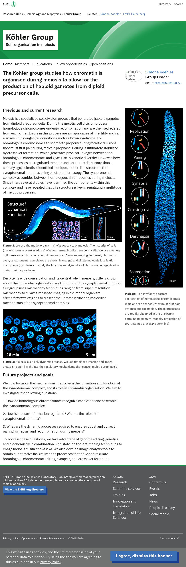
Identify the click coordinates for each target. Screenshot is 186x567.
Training (119, 495)
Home (7, 64)
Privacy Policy (50, 562)
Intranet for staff (169, 538)
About (152, 477)
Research (120, 482)
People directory (162, 508)
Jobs (153, 495)
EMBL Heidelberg (134, 14)
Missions (118, 477)
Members (22, 64)
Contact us (157, 482)
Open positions (101, 64)
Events (154, 488)
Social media (159, 514)
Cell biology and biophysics (43, 14)
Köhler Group (30, 37)
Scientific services (127, 488)
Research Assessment (52, 538)
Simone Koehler (110, 14)
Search (178, 4)
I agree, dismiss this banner (144, 556)
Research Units (13, 14)
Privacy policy (11, 538)
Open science (29, 538)
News (153, 501)
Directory (165, 4)
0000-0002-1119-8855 (168, 83)
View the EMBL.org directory (24, 489)
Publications (42, 64)
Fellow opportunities (71, 64)
